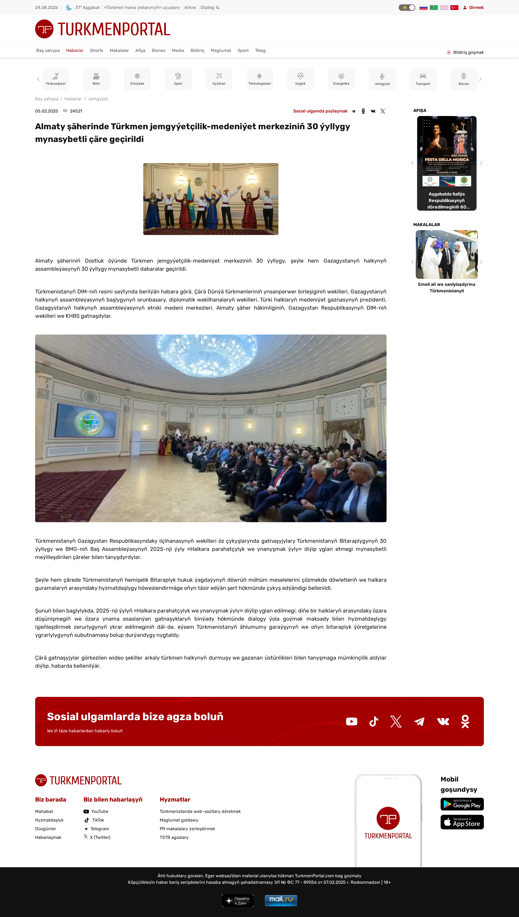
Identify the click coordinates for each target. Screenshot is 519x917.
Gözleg (207, 7)
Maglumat (221, 50)
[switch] (407, 7)
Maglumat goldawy (179, 820)
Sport (243, 50)
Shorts (96, 50)
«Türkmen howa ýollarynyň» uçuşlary (142, 7)
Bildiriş (197, 50)
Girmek (476, 7)
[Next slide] (479, 79)
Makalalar (119, 50)
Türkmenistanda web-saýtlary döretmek (200, 811)
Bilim (55, 84)
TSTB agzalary (174, 837)
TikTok (98, 820)
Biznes (158, 50)
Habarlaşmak (48, 837)
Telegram (100, 828)
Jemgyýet (341, 84)
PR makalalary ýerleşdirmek (187, 828)
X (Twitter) (100, 837)
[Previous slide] (39, 79)
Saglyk (259, 84)
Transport (382, 84)
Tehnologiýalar (219, 84)
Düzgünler (45, 828)
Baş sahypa (48, 50)
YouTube (99, 811)
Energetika (300, 84)
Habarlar (75, 50)
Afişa (140, 50)
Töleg (260, 50)
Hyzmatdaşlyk (49, 820)
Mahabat (44, 811)
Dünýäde (96, 84)
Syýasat (464, 84)
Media (178, 50)
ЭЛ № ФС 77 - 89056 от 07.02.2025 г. (312, 882)
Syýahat (178, 84)
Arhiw (190, 7)
